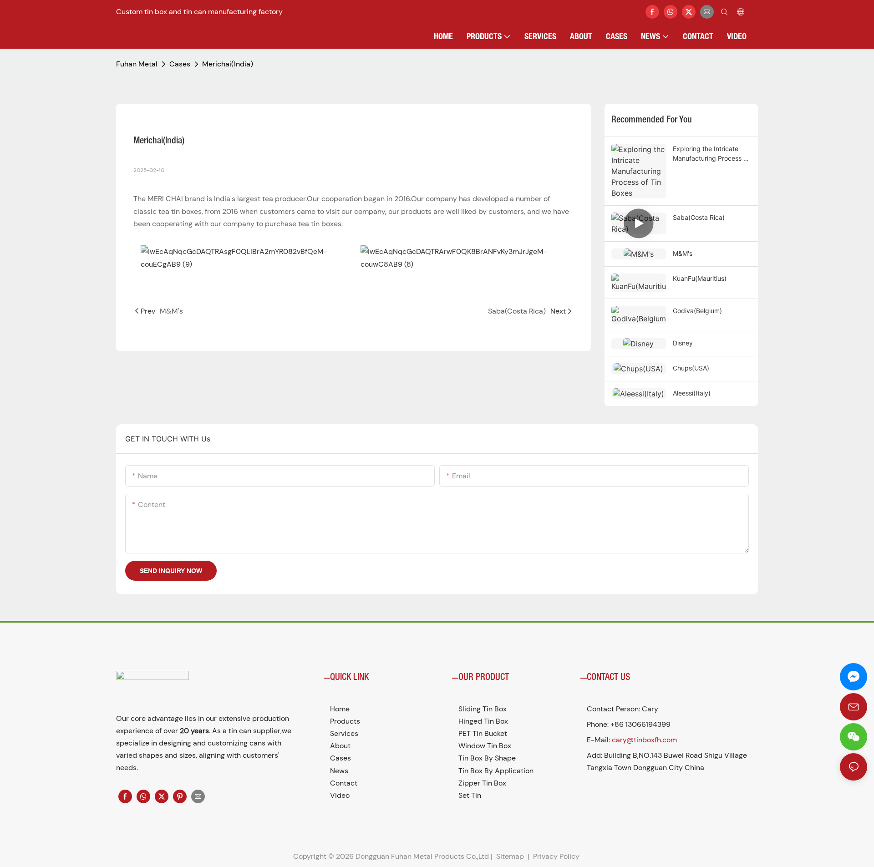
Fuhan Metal (137, 64)
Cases (179, 64)
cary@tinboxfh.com (644, 740)
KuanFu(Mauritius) (700, 278)
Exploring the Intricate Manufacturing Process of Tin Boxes (711, 154)
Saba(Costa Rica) (699, 217)
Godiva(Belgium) (697, 310)
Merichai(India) (227, 64)
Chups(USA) (691, 368)
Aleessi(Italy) (692, 393)
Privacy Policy (556, 856)
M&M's (682, 253)
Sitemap (509, 856)
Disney (683, 343)
